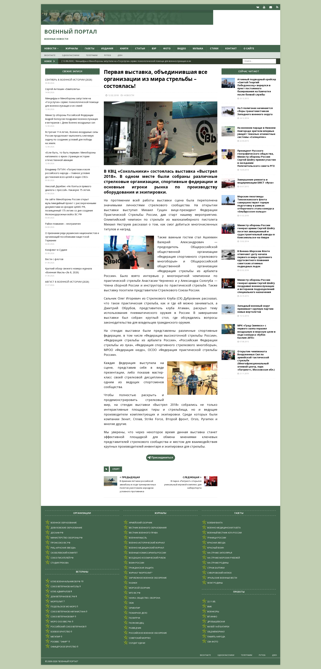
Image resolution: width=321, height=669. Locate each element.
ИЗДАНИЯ (107, 48)
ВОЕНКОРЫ (213, 611)
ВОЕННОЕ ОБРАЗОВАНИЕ (63, 522)
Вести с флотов (54, 259)
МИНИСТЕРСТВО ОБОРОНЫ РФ (66, 537)
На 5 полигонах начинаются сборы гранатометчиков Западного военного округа (255, 111)
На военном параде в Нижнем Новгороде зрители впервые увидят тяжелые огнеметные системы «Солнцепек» (256, 132)
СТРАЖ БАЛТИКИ (216, 567)
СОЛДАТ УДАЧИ (136, 642)
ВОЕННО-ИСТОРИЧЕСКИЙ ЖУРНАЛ (146, 542)
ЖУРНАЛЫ (71, 48)
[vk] (258, 7)
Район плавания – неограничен (63, 223)
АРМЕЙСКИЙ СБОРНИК (140, 522)
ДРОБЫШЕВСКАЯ (216, 621)
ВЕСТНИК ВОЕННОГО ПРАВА (143, 532)
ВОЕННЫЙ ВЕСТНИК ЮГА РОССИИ (224, 532)
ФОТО (167, 48)
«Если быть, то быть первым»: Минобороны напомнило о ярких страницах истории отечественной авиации (70, 156)
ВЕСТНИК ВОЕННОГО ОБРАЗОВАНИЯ (147, 527)
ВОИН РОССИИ (136, 562)
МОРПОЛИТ (56, 601)
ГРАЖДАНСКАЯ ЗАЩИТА (140, 567)
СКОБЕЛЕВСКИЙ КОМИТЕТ (64, 552)
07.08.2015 (244, 341)
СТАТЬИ (140, 48)
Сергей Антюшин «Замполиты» (62, 89)
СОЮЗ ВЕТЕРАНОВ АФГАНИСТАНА (67, 611)
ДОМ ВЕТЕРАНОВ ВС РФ (62, 596)
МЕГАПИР (55, 636)
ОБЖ (131, 602)
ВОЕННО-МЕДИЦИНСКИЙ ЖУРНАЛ (146, 547)
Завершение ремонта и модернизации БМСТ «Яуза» (255, 181)
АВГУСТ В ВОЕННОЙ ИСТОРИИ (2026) (67, 281)
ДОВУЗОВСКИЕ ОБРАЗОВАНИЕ (66, 527)
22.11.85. (211, 601)
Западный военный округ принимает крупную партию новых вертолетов (255, 308)
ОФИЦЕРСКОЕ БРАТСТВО (63, 646)
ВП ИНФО (212, 616)
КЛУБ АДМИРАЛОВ (60, 591)
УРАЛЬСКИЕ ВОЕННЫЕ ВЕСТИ (222, 577)
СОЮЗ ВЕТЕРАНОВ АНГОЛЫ (64, 586)
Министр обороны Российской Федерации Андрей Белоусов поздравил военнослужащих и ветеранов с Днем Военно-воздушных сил (71, 118)
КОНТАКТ (231, 48)
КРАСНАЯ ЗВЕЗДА (216, 542)
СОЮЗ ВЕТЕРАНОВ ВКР (62, 616)
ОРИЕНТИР (134, 607)
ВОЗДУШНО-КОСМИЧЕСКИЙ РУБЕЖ (147, 557)
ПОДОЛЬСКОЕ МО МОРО (63, 606)
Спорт (116, 469)
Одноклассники (70, 55)
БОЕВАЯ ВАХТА (215, 522)
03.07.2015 (244, 186)
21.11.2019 (244, 373)
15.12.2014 (244, 316)
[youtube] (264, 7)
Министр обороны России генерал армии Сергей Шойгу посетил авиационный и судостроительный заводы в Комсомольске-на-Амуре (256, 231)
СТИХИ (214, 48)
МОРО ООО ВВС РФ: (60, 621)
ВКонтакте (50, 55)
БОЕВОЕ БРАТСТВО (60, 631)
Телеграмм (91, 55)
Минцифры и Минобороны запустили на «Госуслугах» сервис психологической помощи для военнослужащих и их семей (71, 102)
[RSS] (277, 7)
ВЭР (154, 48)
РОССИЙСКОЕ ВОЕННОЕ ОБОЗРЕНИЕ (147, 632)
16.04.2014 (244, 169)
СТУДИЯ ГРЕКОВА (59, 562)
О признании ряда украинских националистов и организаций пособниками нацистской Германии (72, 236)
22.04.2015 (244, 141)
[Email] (271, 7)
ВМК (209, 606)
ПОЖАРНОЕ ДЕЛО (137, 612)
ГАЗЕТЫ (89, 48)
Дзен (120, 55)
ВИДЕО (181, 48)
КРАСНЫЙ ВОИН (215, 547)
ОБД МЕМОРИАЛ (216, 631)
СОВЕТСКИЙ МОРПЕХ (139, 637)
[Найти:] (259, 61)
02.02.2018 (244, 270)
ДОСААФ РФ (56, 532)
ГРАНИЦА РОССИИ (216, 537)
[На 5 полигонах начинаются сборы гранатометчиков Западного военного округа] (228, 112)
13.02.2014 (244, 241)
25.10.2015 (244, 296)
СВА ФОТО (212, 641)
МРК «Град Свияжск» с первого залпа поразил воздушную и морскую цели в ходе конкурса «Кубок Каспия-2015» (256, 331)
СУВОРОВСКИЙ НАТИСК (219, 572)
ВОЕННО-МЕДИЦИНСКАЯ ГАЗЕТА (224, 527)
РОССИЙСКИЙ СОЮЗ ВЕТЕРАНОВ (67, 626)
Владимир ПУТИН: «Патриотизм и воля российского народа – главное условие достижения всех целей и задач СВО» (67, 173)
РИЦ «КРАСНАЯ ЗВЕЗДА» (63, 547)
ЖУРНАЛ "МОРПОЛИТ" (140, 572)
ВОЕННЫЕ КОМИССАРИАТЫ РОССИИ (147, 552)
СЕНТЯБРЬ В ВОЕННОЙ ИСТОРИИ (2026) (68, 79)
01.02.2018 (244, 215)
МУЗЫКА (198, 48)
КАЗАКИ (132, 582)
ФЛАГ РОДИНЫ (215, 582)
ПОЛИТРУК (134, 617)
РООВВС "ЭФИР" (59, 641)
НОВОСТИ (50, 48)
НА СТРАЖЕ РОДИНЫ (218, 562)
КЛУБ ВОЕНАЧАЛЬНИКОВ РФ (65, 581)
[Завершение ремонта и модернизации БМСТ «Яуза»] (228, 183)
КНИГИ (124, 48)
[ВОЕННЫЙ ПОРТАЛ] (127, 22)
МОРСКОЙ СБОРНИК (139, 587)
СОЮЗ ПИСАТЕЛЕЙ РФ (62, 557)
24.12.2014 (244, 118)
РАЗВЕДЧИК (134, 627)
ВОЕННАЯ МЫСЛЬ (137, 537)
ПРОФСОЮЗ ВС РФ (60, 542)
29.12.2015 (244, 98)
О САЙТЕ (249, 48)
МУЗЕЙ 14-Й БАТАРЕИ (218, 626)
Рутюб (107, 55)
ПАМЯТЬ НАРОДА (216, 636)
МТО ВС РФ (134, 592)
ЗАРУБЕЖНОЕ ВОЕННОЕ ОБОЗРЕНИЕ (147, 577)
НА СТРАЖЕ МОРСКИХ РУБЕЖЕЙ (223, 557)
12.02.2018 (113, 95)
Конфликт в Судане (56, 249)
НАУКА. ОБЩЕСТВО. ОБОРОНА (144, 597)
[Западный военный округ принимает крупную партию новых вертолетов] (228, 309)
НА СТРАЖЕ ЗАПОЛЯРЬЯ (219, 552)
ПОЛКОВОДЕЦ (136, 622)
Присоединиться (162, 457)
